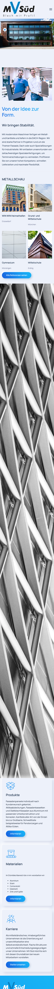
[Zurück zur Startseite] (19, 9)
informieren (15, 833)
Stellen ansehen (17, 964)
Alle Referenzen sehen (16, 275)
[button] (50, 9)
